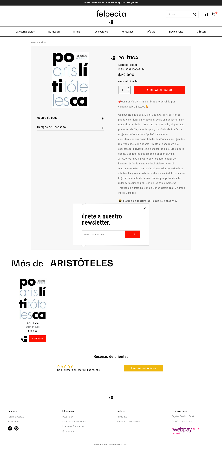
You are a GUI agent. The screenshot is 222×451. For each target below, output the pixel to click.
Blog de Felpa (176, 31)
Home (33, 42)
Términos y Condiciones (128, 421)
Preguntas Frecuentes (73, 426)
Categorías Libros (25, 31)
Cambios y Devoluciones (74, 421)
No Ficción (54, 31)
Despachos (67, 416)
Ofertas (151, 31)
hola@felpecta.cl (16, 416)
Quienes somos (70, 431)
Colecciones (101, 31)
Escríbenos (13, 421)
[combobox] (182, 14)
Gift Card (201, 31)
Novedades (127, 31)
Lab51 (126, 444)
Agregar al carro (159, 90)
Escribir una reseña (143, 368)
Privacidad (122, 416)
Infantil (77, 31)
